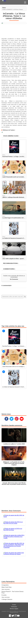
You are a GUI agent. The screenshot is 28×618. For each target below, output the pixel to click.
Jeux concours (6, 589)
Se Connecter (14, 279)
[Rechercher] (24, 296)
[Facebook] (6, 419)
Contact (14, 604)
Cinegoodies (5, 585)
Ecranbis (4, 595)
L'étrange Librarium (7, 599)
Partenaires (14, 606)
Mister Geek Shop (6, 587)
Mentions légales (14, 608)
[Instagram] (17, 419)
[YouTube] (22, 419)
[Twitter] (11, 419)
